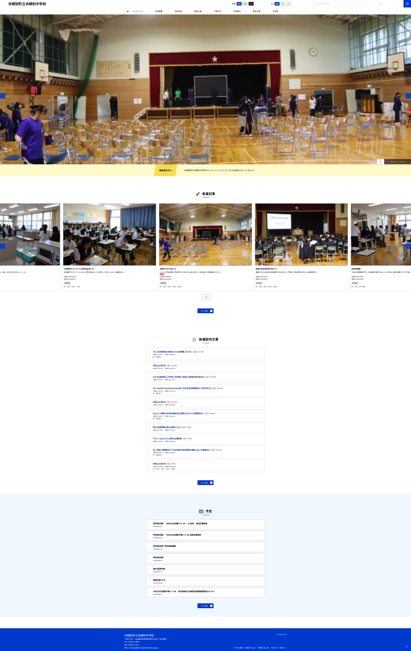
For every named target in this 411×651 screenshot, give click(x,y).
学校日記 (178, 11)
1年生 (68, 286)
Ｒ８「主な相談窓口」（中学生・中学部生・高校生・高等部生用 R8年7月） (179, 376)
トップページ (138, 11)
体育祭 (173, 469)
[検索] (380, 3)
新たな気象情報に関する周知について (167, 427)
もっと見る (204, 311)
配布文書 (198, 11)
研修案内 (237, 11)
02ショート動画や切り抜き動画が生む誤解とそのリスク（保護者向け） (178, 413)
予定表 (275, 11)
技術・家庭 (266, 286)
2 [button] (394, 162)
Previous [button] (2, 95)
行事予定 (217, 11)
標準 (277, 4)
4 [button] (400, 162)
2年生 (73, 286)
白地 (245, 4)
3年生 (78, 286)
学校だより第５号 (159, 365)
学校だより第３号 (159, 463)
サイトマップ (282, 634)
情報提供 (158, 357)
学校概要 (158, 11)
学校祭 (83, 286)
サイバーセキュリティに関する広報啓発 (167, 438)
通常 (239, 4)
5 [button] (403, 162)
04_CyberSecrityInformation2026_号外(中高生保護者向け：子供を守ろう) (182, 388)
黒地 (251, 4)
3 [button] (397, 162)
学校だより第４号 (159, 402)
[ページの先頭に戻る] (407, 647)
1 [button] (391, 162)
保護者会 (158, 455)
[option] (205, 89)
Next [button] (408, 95)
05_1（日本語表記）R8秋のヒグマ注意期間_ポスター (173, 351)
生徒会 (179, 286)
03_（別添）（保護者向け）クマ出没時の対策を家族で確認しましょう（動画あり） (182, 449)
